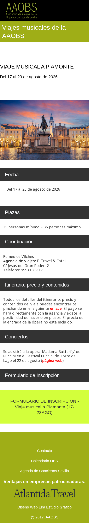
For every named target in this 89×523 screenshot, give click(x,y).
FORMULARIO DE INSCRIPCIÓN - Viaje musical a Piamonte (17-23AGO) (44, 407)
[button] (84, 10)
